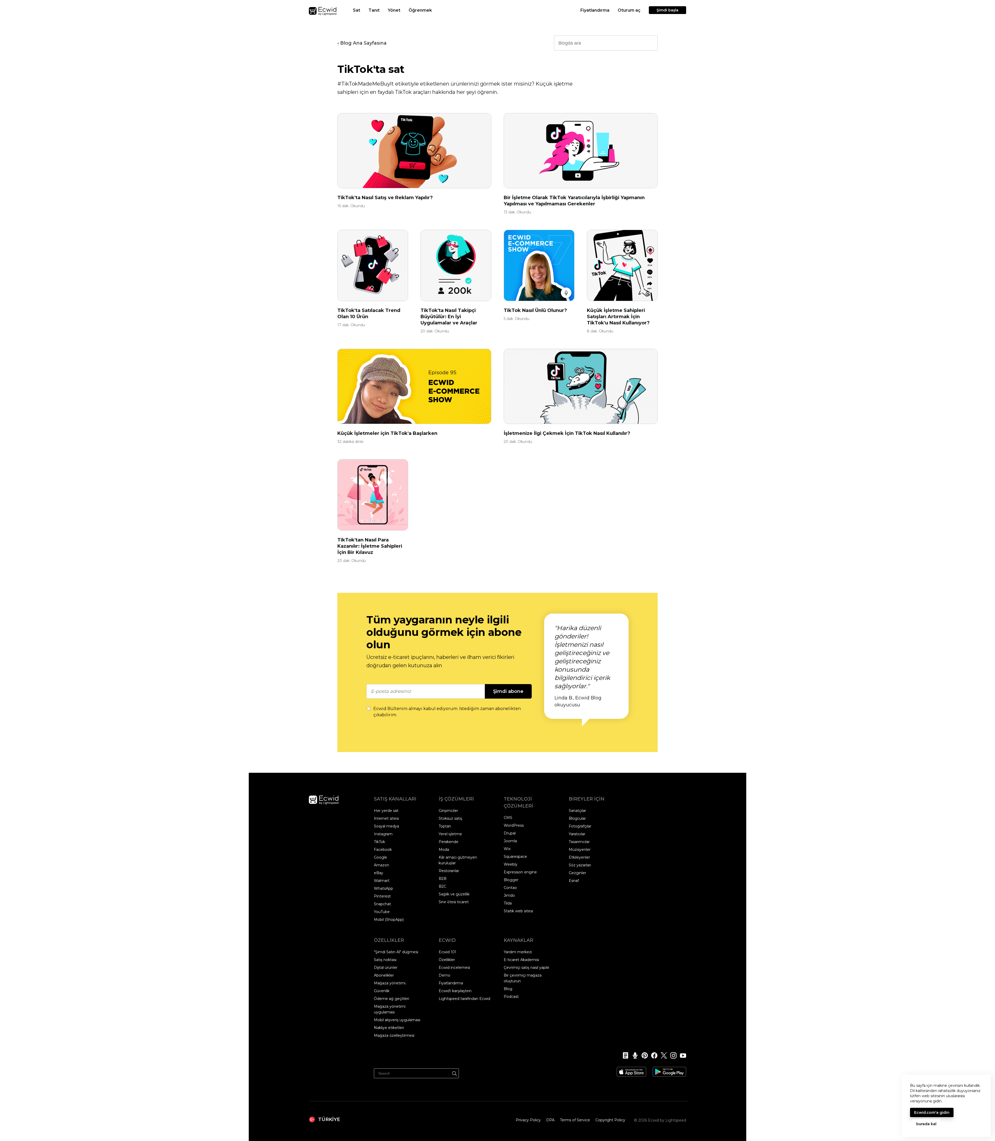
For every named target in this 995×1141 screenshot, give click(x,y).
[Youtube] (681, 1055)
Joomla (510, 841)
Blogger (511, 880)
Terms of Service (575, 1120)
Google (380, 857)
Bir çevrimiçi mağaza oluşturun (523, 978)
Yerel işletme (450, 834)
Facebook (383, 849)
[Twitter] (662, 1055)
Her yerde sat (386, 810)
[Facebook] (652, 1055)
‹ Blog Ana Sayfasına (362, 43)
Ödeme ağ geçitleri (391, 998)
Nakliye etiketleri (389, 1027)
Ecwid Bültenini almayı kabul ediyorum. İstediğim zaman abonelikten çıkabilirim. (447, 711)
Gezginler (577, 873)
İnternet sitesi (386, 818)
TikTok (379, 841)
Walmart (381, 880)
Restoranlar (449, 870)
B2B (442, 878)
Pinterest (382, 896)
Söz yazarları (580, 865)
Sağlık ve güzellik (454, 894)
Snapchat (382, 904)
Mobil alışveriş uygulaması (397, 1020)
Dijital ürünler (385, 967)
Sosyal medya (386, 826)
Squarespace (515, 856)
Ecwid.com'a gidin (931, 1112)
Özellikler (447, 959)
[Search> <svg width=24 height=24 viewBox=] (650, 43)
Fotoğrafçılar (580, 826)
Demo (444, 975)
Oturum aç (629, 10)
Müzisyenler (580, 849)
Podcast (511, 996)
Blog (508, 988)
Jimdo (509, 895)
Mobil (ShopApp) (389, 919)
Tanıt (374, 10)
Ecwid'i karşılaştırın (455, 991)
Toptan (445, 826)
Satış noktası (385, 959)
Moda (444, 849)
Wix (507, 848)
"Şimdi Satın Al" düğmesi (396, 952)
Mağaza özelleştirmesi (394, 1035)
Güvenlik (381, 991)
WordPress (514, 825)
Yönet (394, 10)
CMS (508, 817)
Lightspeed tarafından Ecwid (464, 998)
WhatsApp (383, 888)
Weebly (510, 864)
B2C (442, 886)
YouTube (382, 911)
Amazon (381, 865)
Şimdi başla (667, 10)
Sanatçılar (577, 810)
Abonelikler (384, 975)
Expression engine (520, 872)
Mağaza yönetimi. (390, 983)
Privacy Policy (528, 1120)
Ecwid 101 (447, 952)
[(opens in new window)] (631, 1070)
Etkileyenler (579, 857)
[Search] (454, 1072)
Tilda (508, 903)
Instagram (383, 834)
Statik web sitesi (518, 911)
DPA (550, 1120)
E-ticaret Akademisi (521, 959)
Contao (510, 887)
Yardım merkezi (518, 952)
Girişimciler (448, 810)
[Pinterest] (643, 1055)
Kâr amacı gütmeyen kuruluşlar (458, 860)
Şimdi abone (508, 691)
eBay (378, 873)
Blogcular (577, 818)
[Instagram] (672, 1055)
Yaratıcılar (577, 834)
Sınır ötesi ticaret (454, 902)
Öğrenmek (420, 10)
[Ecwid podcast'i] (633, 1055)
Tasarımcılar (579, 841)
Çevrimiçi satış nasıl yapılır (526, 967)
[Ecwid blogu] (624, 1055)
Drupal (510, 833)
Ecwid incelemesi (454, 967)
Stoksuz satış (450, 818)
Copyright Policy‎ (610, 1120)
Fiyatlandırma (594, 10)
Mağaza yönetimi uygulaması (390, 1009)
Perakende (448, 841)
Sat (356, 10)
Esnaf (574, 880)
